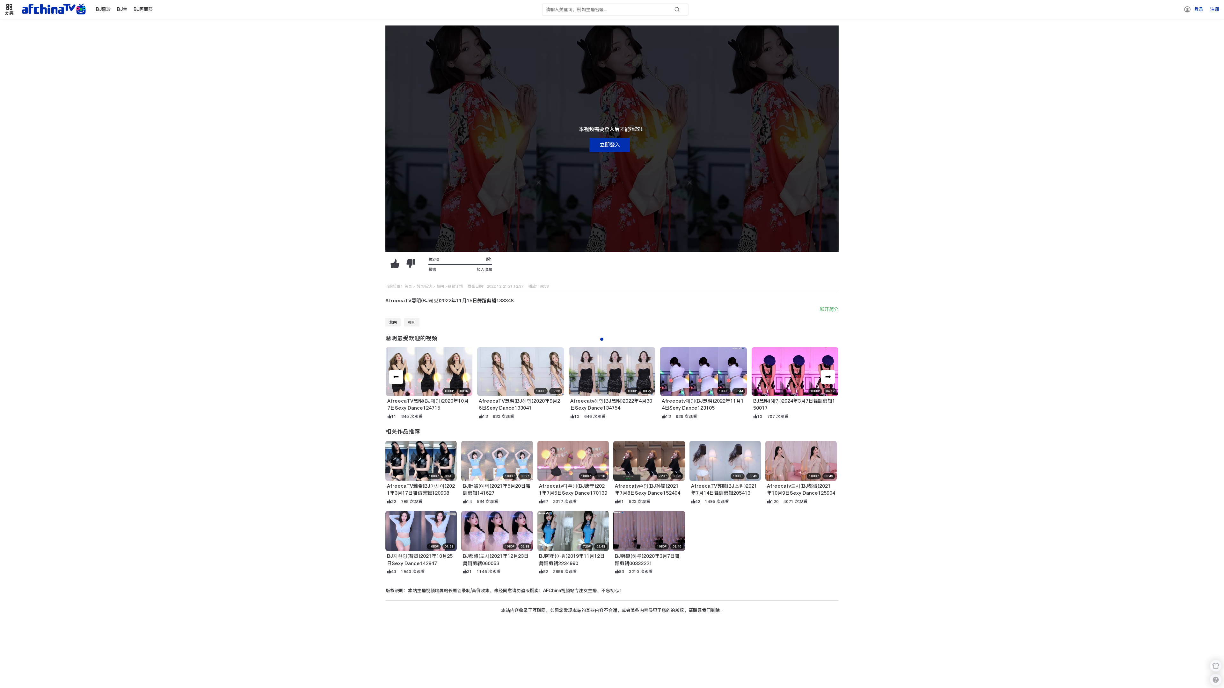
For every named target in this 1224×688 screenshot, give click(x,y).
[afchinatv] (55, 9)
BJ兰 (122, 9)
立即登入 (610, 144)
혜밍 (412, 322)
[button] (828, 377)
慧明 (440, 286)
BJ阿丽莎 (143, 9)
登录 (1198, 9)
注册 (1214, 9)
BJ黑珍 (103, 9)
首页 (408, 286)
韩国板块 (424, 286)
